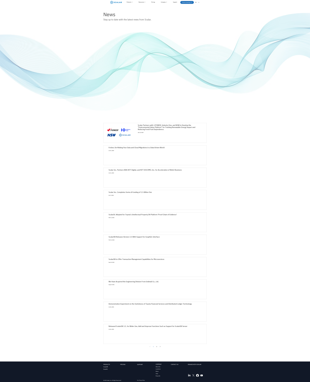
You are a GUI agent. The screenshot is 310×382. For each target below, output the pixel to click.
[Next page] (160, 346)
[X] (193, 375)
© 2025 (105, 380)
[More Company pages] (166, 2)
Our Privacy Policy (141, 380)
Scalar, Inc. (109, 380)
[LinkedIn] (189, 375)
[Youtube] (201, 375)
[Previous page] (149, 346)
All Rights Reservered (116, 380)
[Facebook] (197, 375)
